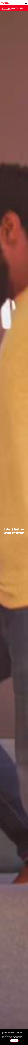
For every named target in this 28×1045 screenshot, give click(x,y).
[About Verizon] (5, 3)
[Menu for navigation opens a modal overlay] (26, 3)
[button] (26, 8)
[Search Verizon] (22, 3)
